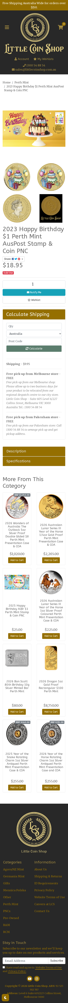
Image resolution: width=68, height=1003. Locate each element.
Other (7, 897)
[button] (34, 300)
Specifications (18, 461)
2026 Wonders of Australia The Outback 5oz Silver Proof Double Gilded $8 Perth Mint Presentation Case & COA (17, 535)
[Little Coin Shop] (35, 27)
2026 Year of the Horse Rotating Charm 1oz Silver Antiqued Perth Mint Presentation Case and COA (51, 762)
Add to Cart (17, 560)
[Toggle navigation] (7, 27)
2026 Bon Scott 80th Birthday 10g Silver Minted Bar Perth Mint (17, 686)
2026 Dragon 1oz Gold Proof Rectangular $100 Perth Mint (51, 686)
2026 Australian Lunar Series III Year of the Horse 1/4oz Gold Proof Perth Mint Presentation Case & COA (51, 534)
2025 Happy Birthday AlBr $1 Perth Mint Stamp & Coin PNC (17, 610)
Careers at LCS (44, 904)
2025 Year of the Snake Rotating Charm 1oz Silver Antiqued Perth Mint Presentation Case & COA (17, 762)
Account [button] (23, 59)
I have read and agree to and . (32, 969)
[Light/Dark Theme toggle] (5, 997)
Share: (8, 259)
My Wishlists (45, 59)
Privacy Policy (44, 890)
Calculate (35, 348)
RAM (6, 925)
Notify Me (35, 292)
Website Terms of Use (49, 897)
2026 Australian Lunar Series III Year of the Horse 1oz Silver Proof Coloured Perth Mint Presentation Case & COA (51, 610)
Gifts (6, 883)
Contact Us (42, 911)
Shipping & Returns (48, 876)
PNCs (6, 911)
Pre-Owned (11, 918)
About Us (40, 869)
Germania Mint (14, 876)
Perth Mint (10, 904)
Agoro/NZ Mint (13, 869)
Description (16, 451)
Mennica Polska (14, 890)
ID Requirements (46, 883)
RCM (6, 932)
